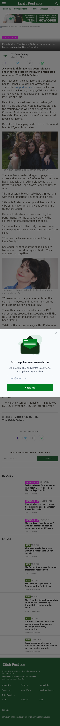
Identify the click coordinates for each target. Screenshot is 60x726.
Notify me (30, 387)
